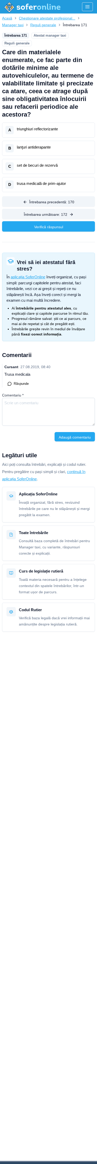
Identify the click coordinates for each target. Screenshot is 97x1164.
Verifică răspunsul (48, 227)
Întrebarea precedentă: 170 (51, 202)
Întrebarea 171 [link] (75, 25)
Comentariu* (13, 395)
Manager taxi (13, 25)
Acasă (7, 18)
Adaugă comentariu (75, 437)
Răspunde (21, 384)
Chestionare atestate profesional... (47, 18)
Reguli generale (43, 25)
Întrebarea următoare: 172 (45, 214)
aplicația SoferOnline (28, 277)
